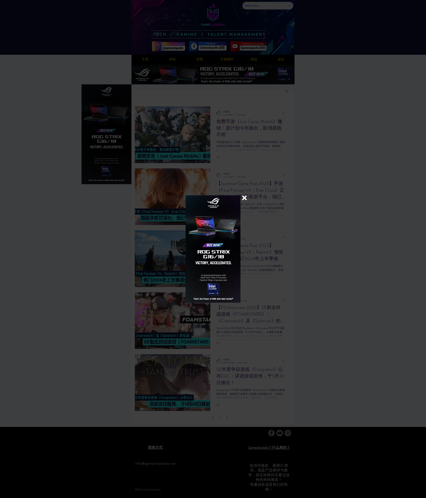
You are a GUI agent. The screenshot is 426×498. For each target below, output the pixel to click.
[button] (244, 197)
